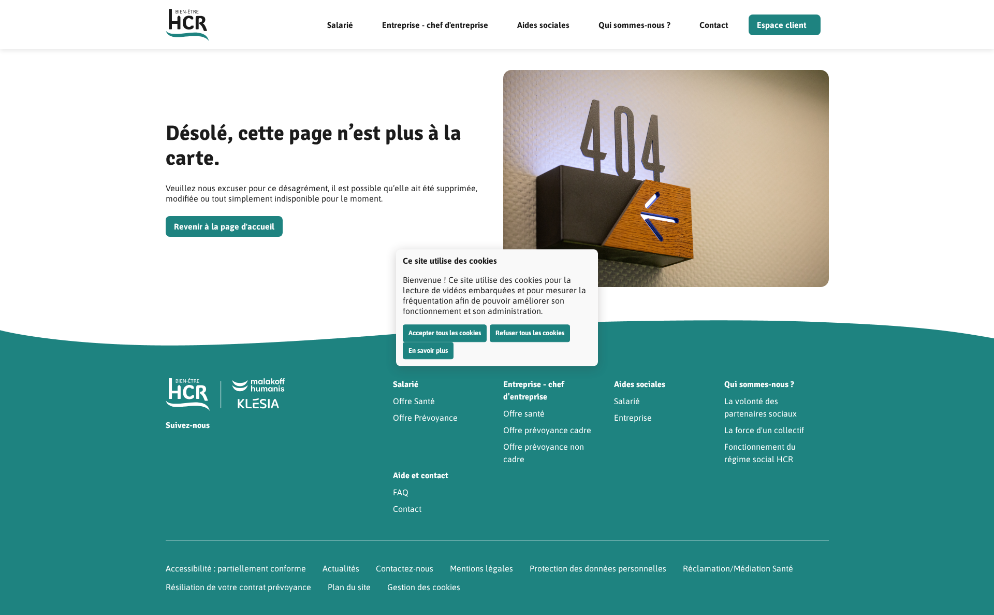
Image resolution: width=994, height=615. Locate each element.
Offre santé (524, 413)
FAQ (400, 492)
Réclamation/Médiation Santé (738, 568)
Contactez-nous (404, 568)
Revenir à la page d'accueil (224, 226)
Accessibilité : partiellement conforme (236, 568)
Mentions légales (481, 568)
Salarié (340, 25)
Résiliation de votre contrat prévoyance (238, 587)
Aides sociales (543, 25)
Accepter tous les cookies (444, 333)
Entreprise (633, 417)
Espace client (781, 25)
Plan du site (349, 587)
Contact (713, 25)
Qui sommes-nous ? (634, 25)
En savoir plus (428, 350)
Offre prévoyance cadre (547, 430)
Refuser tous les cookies (529, 333)
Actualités (341, 568)
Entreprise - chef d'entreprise (435, 25)
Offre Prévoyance (425, 417)
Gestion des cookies (423, 587)
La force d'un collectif (764, 430)
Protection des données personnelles (598, 568)
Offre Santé (414, 401)
